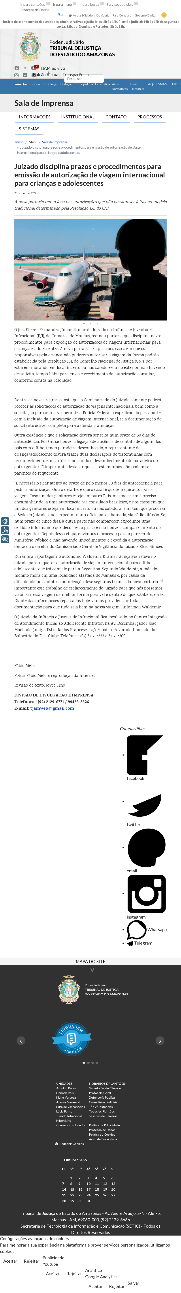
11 (97, 1183)
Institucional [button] (31, 84)
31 (88, 1201)
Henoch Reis (65, 1093)
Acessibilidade (83, 15)
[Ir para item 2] (88, 1063)
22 (72, 1195)
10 (88, 1183)
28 (64, 1201)
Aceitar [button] (10, 1261)
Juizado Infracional (69, 1116)
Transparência (75, 74)
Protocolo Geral (100, 1093)
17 (88, 1189)
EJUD (173, 84)
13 (113, 1183)
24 (88, 1195)
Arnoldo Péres (66, 1088)
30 (80, 1201)
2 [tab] (90, 323)
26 (105, 1195)
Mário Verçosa (66, 1097)
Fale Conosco (122, 15)
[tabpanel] (90, 269)
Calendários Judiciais (103, 1102)
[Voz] (5, 530)
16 (80, 1189)
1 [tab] (84, 323)
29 (72, 1201)
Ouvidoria (102, 15)
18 (97, 1189)
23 (80, 1195)
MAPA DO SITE (91, 962)
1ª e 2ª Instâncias (101, 1107)
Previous (18, 270)
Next (162, 270)
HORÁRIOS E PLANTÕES (107, 1083)
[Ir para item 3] (92, 1063)
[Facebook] (16, 68)
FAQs (151, 84)
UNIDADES (64, 1083)
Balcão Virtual (46, 74)
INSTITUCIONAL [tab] (78, 116)
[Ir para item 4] (97, 1063)
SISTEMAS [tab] (29, 128)
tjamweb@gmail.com (52, 708)
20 (113, 1189)
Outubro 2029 (75, 1160)
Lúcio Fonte (64, 1111)
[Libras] (5, 521)
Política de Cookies (102, 1134)
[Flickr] (25, 75)
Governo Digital (145, 15)
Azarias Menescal (68, 1102)
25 (97, 1195)
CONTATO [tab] (116, 116)
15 (72, 1189)
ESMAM (162, 84)
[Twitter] (25, 68)
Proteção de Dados (34, 9)
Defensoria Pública (102, 1097)
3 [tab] (97, 323)
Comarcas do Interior (70, 1125)
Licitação (66, 84)
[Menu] (18, 84)
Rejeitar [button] (31, 1261)
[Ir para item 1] (84, 1063)
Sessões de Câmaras (103, 1116)
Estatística (102, 84)
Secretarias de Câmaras (105, 1088)
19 (105, 1189)
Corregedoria (84, 84)
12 (105, 1183)
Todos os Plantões (102, 1111)
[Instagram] (16, 75)
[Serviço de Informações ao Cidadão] (164, 15)
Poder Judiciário (66, 42)
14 (64, 1189)
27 (113, 1195)
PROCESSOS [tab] (149, 116)
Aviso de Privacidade (103, 1139)
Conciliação (50, 84)
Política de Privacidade (104, 1125)
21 (64, 1195)
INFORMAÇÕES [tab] (35, 116)
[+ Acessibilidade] (5, 539)
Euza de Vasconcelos (70, 1107)
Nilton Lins (63, 1120)
